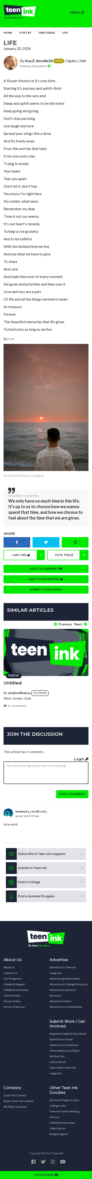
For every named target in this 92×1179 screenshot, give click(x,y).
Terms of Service (14, 1007)
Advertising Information (65, 978)
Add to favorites (44, 579)
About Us (9, 967)
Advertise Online (60, 1001)
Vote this (70, 555)
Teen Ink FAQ (12, 995)
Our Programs (13, 978)
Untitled (13, 683)
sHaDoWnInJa (19, 693)
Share (9, 533)
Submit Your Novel (61, 1039)
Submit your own (45, 589)
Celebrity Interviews (16, 990)
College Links (58, 1105)
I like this (27, 555)
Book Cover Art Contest (18, 1101)
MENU (75, 12)
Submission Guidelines (64, 1045)
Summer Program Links (64, 1100)
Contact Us (10, 973)
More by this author (34, 66)
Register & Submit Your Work (68, 1033)
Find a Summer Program (36, 896)
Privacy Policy (12, 1001)
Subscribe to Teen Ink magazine (63, 1070)
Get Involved (58, 1062)
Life (65, 32)
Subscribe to (41, 854)
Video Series (58, 1128)
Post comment (72, 794)
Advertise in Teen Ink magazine (63, 970)
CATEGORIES (44, 1175)
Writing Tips (57, 1056)
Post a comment (44, 569)
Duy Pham (21, 475)
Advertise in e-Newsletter (66, 1007)
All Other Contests (15, 1106)
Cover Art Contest (15, 1095)
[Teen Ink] (23, 12)
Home (8, 32)
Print (10, 339)
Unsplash (38, 475)
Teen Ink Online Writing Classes (64, 1114)
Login (79, 759)
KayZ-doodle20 (39, 60)
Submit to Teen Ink (32, 868)
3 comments (16, 706)
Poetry (25, 32)
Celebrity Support (14, 984)
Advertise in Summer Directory (63, 992)
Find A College (29, 882)
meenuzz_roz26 (27, 811)
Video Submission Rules (65, 1050)
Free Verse (47, 32)
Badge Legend (58, 1134)
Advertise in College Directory (69, 984)
